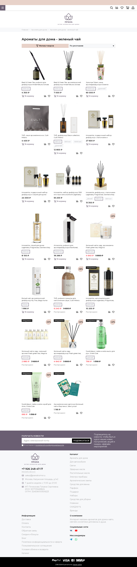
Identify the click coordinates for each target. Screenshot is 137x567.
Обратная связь (29, 530)
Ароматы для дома (79, 458)
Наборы (74, 495)
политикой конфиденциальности (49, 445)
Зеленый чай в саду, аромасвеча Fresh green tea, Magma (99, 246)
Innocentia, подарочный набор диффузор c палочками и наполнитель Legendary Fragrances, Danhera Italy (100, 136)
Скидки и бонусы (30, 534)
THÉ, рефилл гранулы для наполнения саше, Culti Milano (66, 299)
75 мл (25, 305)
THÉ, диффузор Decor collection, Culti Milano (67, 136)
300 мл (90, 357)
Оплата (25, 523)
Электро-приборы (78, 477)
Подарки (74, 492)
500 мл (68, 142)
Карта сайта (77, 565)
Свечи (73, 465)
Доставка (26, 519)
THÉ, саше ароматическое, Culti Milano (35, 136)
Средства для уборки (80, 499)
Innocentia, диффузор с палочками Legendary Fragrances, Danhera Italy (100, 193)
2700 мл (58, 146)
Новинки (74, 503)
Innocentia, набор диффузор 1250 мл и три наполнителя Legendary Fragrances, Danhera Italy (68, 193)
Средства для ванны (80, 484)
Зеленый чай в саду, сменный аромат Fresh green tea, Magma (34, 352)
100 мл (26, 252)
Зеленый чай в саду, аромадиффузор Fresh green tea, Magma (67, 352)
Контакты (26, 527)
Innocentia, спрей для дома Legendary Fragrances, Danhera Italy (36, 246)
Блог (24, 538)
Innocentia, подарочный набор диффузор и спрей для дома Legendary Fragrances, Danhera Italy (36, 193)
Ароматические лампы (81, 480)
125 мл (89, 199)
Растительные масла (80, 473)
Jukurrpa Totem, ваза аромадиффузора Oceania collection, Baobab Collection (97, 83)
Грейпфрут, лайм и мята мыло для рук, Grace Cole (100, 352)
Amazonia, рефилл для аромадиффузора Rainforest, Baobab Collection (66, 246)
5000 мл (101, 89)
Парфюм (74, 488)
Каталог (25, 553)
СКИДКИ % (75, 507)
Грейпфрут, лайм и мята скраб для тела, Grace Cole (36, 405)
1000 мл (77, 142)
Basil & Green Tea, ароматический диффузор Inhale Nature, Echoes (67, 83)
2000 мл (90, 89)
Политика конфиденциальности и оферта (42, 542)
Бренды (74, 510)
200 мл (26, 89)
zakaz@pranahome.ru (35, 475)
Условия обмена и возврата (35, 549)
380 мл (90, 252)
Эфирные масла (77, 469)
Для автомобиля (78, 462)
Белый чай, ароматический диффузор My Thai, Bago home (34, 299)
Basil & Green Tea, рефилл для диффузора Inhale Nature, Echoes (35, 83)
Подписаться (81, 440)
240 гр (58, 305)
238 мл (26, 410)
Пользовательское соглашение (37, 545)
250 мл (58, 142)
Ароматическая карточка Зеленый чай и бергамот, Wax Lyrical (68, 405)
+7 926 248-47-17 (32, 468)
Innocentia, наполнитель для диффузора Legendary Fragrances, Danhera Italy (100, 299)
